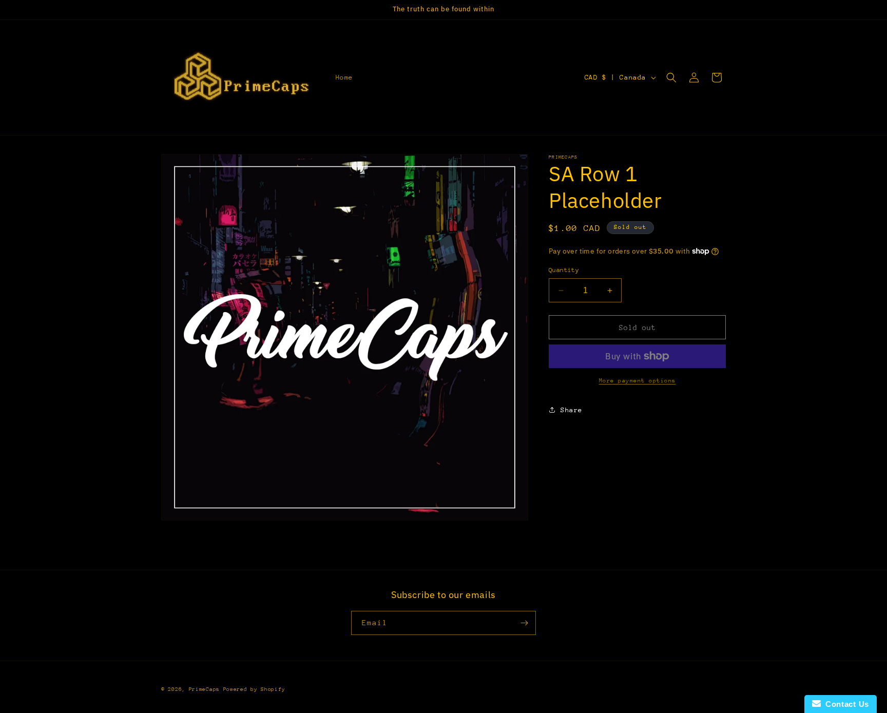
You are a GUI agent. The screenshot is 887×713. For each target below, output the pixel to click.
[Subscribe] (524, 623)
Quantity (564, 270)
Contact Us (845, 704)
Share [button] (572, 410)
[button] (671, 77)
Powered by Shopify (254, 689)
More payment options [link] (637, 380)
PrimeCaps (206, 689)
